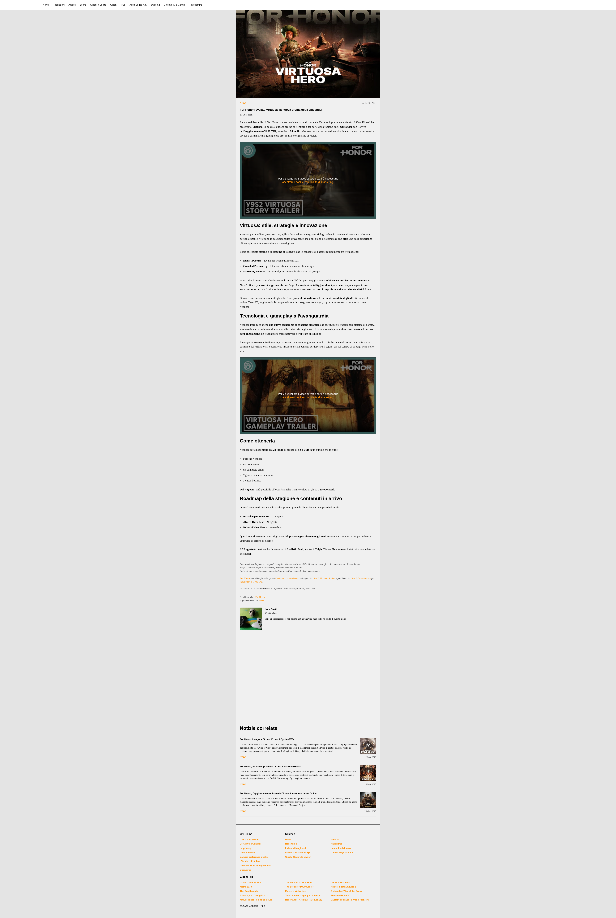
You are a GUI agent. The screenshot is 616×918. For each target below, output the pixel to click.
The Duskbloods (249, 891)
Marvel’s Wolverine (295, 891)
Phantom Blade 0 (340, 895)
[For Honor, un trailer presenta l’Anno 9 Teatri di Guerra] (368, 773)
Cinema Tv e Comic (174, 4)
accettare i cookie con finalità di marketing (307, 182)
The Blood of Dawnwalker (299, 886)
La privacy (245, 848)
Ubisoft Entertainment (361, 578)
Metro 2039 (246, 886)
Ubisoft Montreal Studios (324, 578)
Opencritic (245, 870)
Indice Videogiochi (295, 848)
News (46, 4)
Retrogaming (195, 4)
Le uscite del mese (341, 848)
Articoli (72, 4)
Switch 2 (155, 4)
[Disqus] (308, 680)
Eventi (83, 4)
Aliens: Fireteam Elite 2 (343, 886)
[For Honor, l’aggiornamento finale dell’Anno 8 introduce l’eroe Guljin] (368, 800)
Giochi (113, 4)
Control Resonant (340, 882)
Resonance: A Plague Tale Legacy (303, 899)
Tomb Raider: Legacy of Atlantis (302, 895)
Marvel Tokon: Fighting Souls (256, 899)
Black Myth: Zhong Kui (252, 895)
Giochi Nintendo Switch (298, 857)
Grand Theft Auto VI (250, 882)
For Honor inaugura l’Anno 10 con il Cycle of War (267, 739)
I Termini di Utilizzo (250, 861)
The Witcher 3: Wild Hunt (298, 882)
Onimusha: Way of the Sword (347, 891)
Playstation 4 (246, 582)
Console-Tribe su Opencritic (255, 865)
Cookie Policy (247, 852)
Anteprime (336, 843)
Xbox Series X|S (138, 4)
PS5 (123, 4)
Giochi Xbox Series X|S (297, 852)
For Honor (245, 578)
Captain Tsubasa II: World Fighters (350, 899)
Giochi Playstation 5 (342, 852)
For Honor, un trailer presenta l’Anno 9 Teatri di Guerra (270, 766)
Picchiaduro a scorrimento (287, 578)
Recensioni (58, 4)
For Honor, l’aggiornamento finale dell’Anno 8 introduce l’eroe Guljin (278, 793)
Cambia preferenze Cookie (254, 857)
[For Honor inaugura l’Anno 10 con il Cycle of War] (368, 746)
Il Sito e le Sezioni (249, 839)
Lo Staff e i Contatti (250, 843)
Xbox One (257, 582)
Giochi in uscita (98, 4)
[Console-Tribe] (19, 5)
